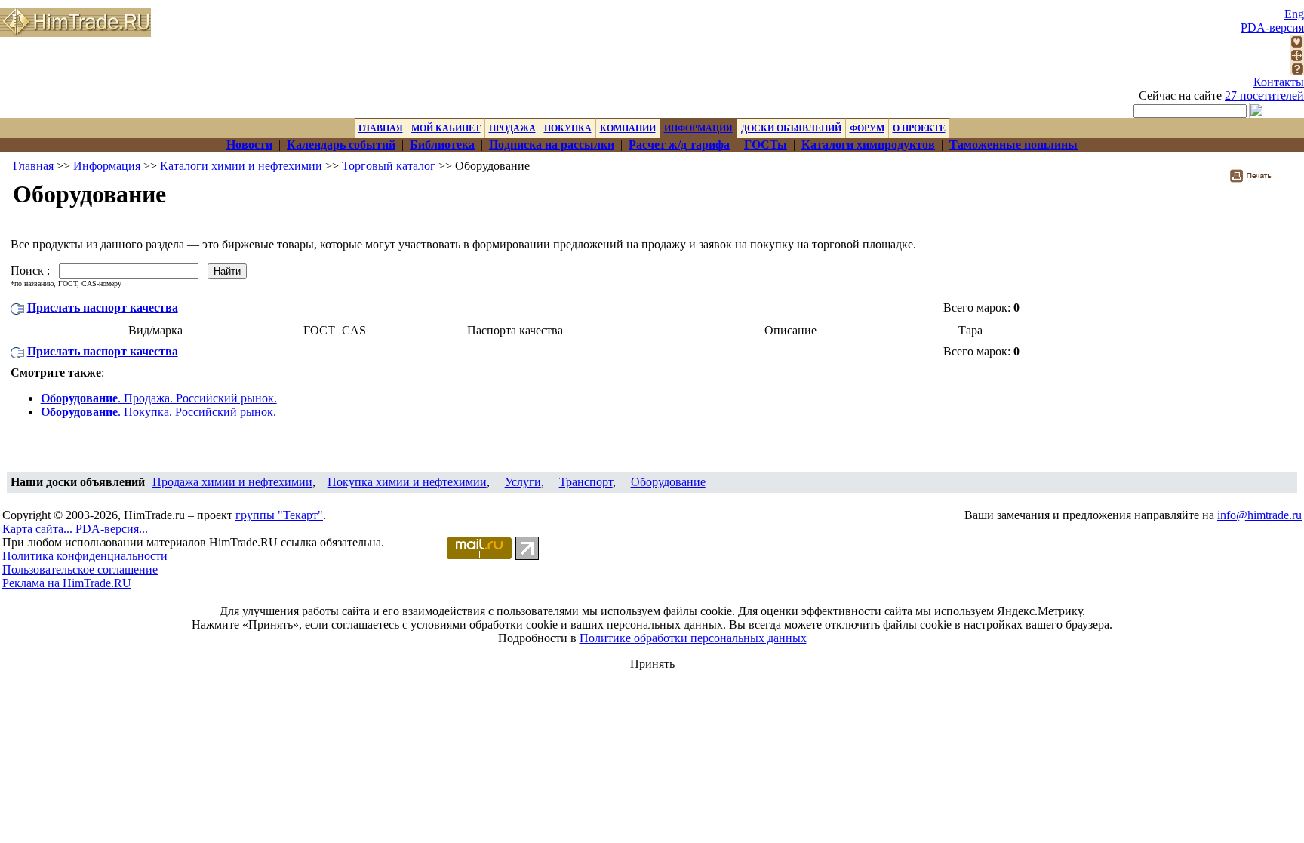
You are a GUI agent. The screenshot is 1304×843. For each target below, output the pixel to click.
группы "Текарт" (279, 515)
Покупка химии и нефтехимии (407, 481)
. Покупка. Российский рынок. (158, 411)
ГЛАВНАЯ (380, 128)
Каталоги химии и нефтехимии (241, 165)
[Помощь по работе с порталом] (1297, 71)
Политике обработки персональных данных (693, 638)
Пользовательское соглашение (80, 569)
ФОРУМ (867, 128)
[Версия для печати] (1260, 180)
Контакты (1278, 81)
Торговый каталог (388, 165)
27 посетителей (1264, 95)
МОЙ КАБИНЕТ (446, 128)
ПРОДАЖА (512, 128)
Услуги (523, 481)
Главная (33, 165)
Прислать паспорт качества (102, 307)
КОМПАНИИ (628, 128)
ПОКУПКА (568, 128)
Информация (106, 165)
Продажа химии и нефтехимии (232, 481)
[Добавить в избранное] (1297, 44)
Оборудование (668, 481)
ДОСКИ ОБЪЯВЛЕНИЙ (791, 128)
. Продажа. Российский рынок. (159, 398)
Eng (1294, 14)
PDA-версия (1272, 27)
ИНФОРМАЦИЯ (698, 128)
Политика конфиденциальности (85, 555)
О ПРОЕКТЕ (919, 128)
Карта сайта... (37, 528)
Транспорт (586, 481)
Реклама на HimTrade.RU (66, 583)
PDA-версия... (111, 528)
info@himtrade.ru (1259, 515)
